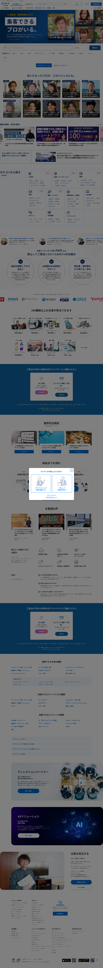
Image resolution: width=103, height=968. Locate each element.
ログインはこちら (51, 495)
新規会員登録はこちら (51, 497)
